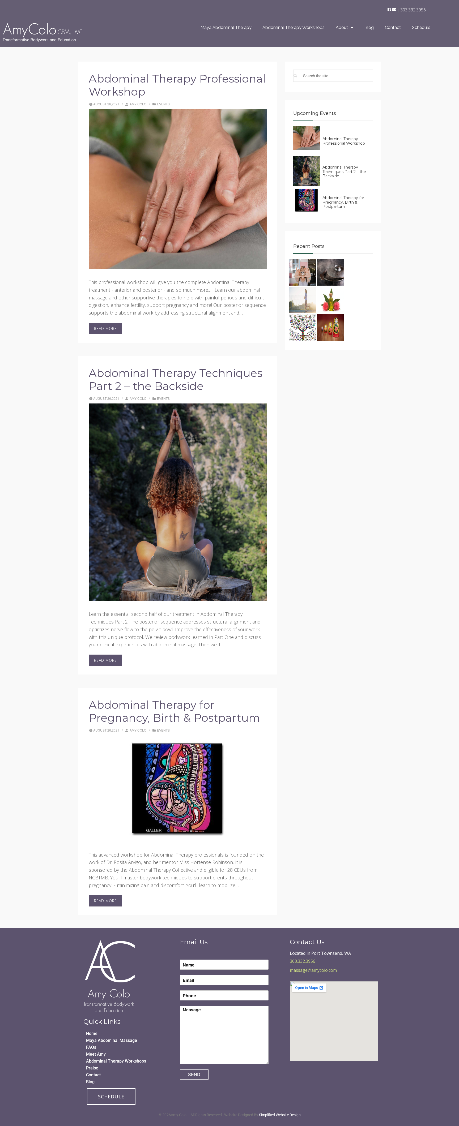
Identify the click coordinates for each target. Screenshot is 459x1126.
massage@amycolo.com (313, 970)
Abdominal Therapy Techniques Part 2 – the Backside (175, 379)
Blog (369, 27)
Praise (92, 1068)
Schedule (421, 27)
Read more (105, 328)
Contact (393, 27)
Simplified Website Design (280, 1115)
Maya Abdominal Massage (111, 1040)
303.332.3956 (413, 10)
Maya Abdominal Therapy (226, 27)
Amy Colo (138, 104)
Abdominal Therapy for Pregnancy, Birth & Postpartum (174, 711)
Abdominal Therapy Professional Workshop (177, 85)
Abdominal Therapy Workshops (293, 27)
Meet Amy (96, 1054)
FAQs (91, 1047)
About (342, 27)
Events (163, 104)
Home (91, 1033)
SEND (194, 1074)
